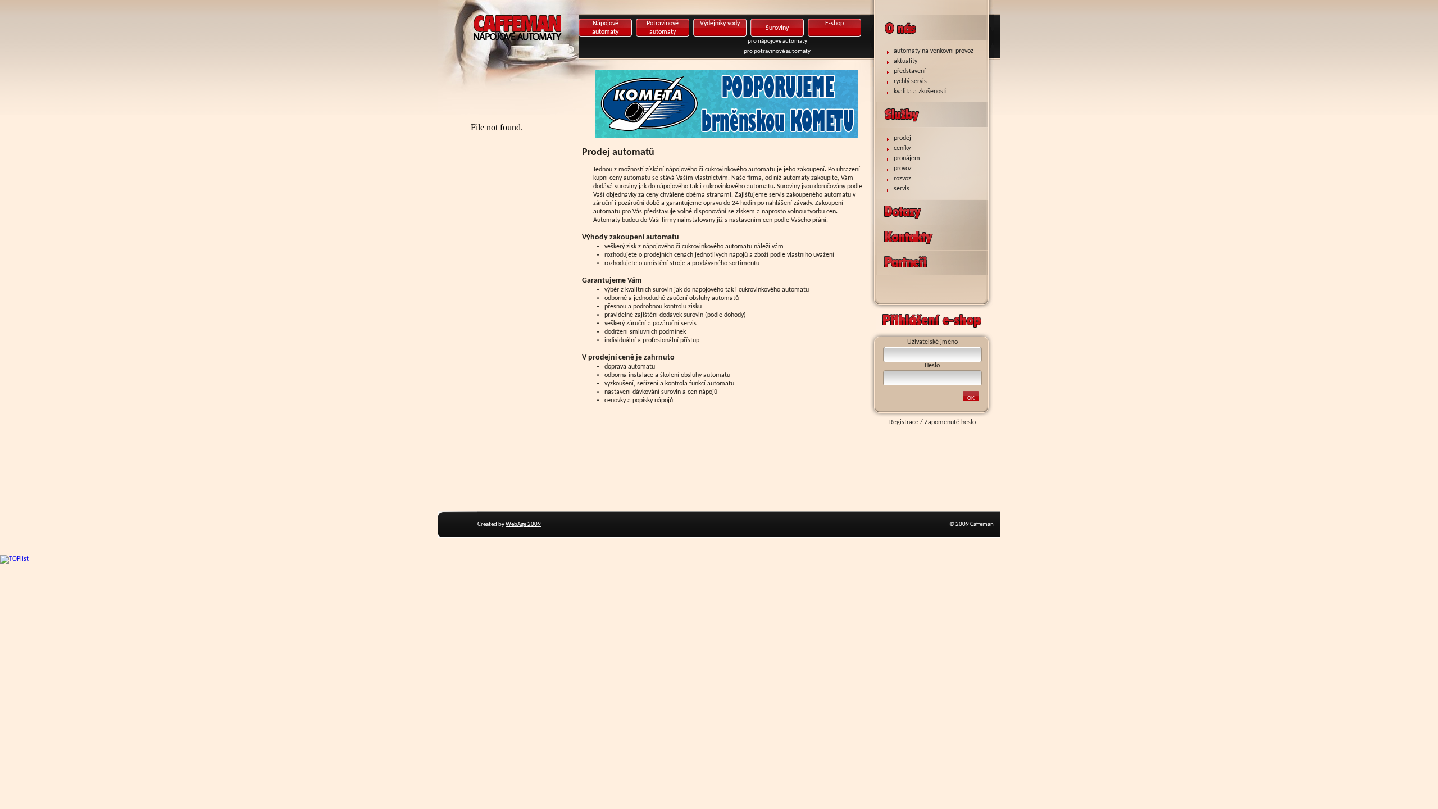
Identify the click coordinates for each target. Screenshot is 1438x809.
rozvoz (902, 178)
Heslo (932, 365)
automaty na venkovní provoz (933, 51)
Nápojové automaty (605, 27)
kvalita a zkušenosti (920, 91)
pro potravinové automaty (777, 51)
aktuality (905, 61)
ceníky (902, 148)
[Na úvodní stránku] (553, 48)
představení (910, 71)
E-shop (834, 23)
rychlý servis (910, 81)
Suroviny (777, 28)
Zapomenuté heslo (950, 422)
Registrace (903, 422)
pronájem (907, 158)
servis (901, 188)
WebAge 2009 (523, 524)
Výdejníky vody (720, 23)
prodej (902, 138)
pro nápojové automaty (777, 41)
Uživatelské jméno (932, 342)
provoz (903, 168)
